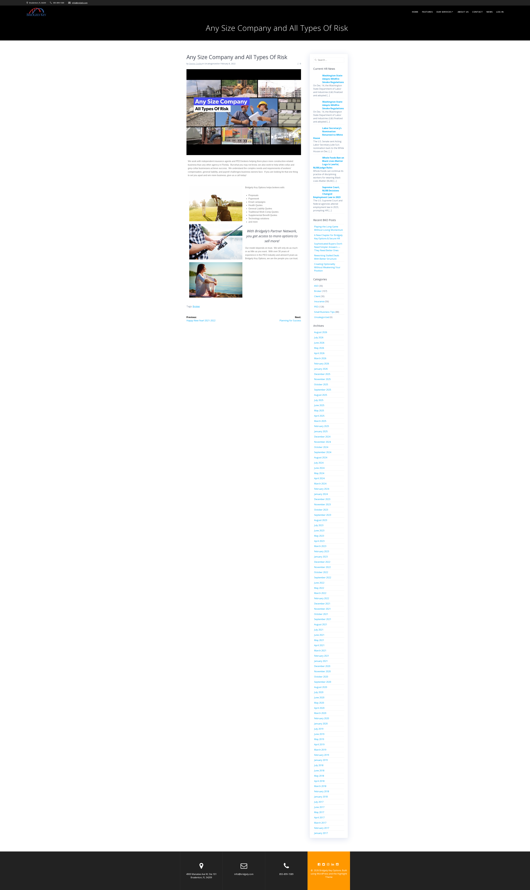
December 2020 (322, 666)
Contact (477, 11)
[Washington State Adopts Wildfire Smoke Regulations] (316, 80)
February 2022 (321, 598)
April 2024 (319, 478)
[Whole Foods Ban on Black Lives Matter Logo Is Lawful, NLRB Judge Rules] (316, 162)
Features (427, 11)
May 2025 (319, 410)
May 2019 (319, 739)
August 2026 (320, 332)
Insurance (319, 301)
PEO (316, 306)
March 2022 (320, 593)
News (490, 11)
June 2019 (319, 734)
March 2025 (320, 421)
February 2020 (321, 718)
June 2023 (319, 530)
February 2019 (321, 754)
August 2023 (320, 520)
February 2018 (321, 791)
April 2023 (319, 541)
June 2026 (319, 342)
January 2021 (321, 661)
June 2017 (319, 807)
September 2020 (322, 681)
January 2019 (321, 760)
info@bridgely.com (80, 3)
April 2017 (319, 817)
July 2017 (318, 801)
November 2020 (322, 671)
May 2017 (319, 812)
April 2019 (319, 744)
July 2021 (318, 629)
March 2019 (320, 749)
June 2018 (319, 770)
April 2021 (319, 645)
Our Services (443, 11)
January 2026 (321, 368)
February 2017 (321, 828)
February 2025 (321, 426)
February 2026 (321, 363)
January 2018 (321, 796)
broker (196, 306)
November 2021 (322, 608)
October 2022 (321, 572)
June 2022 (319, 582)
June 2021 (319, 634)
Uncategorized (321, 317)
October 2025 (321, 384)
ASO (316, 285)
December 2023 (322, 499)
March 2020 (320, 713)
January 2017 (321, 833)
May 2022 (319, 588)
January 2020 (321, 723)
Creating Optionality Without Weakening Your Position (327, 267)
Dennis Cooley (195, 63)
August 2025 (320, 394)
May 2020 (319, 702)
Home (415, 11)
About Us (463, 11)
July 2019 (318, 728)
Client (317, 296)
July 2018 (318, 765)
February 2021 (321, 655)
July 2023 (318, 525)
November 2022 (322, 567)
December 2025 (322, 374)
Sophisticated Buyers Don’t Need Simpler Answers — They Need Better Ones (328, 247)
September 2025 (322, 389)
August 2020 (320, 687)
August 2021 (320, 624)
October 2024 (321, 447)
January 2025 (321, 431)
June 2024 (319, 468)
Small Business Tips (324, 311)
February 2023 (321, 551)
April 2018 (319, 781)
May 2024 (319, 473)
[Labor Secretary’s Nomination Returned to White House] (316, 133)
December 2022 (322, 561)
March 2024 (320, 483)
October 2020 (321, 676)
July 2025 (318, 400)
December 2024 (322, 436)
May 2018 (319, 775)
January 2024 (321, 494)
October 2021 (321, 614)
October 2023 (321, 509)
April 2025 (319, 415)
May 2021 (319, 640)
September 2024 (322, 452)
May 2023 (319, 535)
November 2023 (322, 504)
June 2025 (319, 405)
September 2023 (322, 514)
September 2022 (322, 577)
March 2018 (320, 786)
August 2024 (320, 457)
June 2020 (319, 697)
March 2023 (320, 546)
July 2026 (318, 337)
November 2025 (322, 379)
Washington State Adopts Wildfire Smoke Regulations (333, 79)
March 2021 (320, 650)
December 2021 (322, 603)
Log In (500, 11)
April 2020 (319, 708)
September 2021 (322, 619)
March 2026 (320, 358)
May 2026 (319, 348)
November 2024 (322, 441)
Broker (317, 291)
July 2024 (318, 462)
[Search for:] (328, 60)
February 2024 (321, 488)
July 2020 (318, 692)
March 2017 (320, 822)
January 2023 (321, 556)
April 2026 (319, 353)
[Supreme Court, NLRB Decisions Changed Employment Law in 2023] (316, 192)
